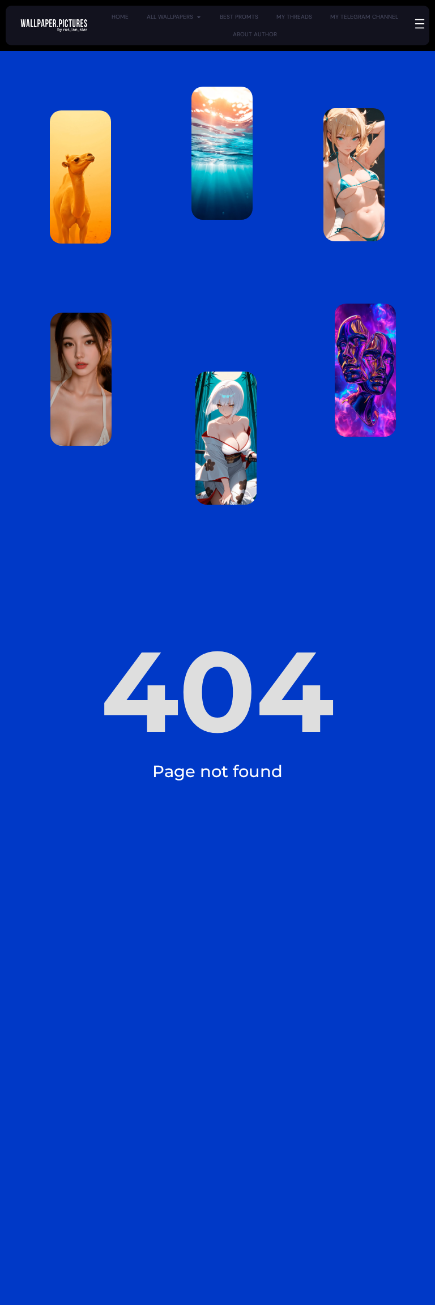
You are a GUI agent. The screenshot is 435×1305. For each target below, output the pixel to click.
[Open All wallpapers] (199, 16)
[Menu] (419, 24)
